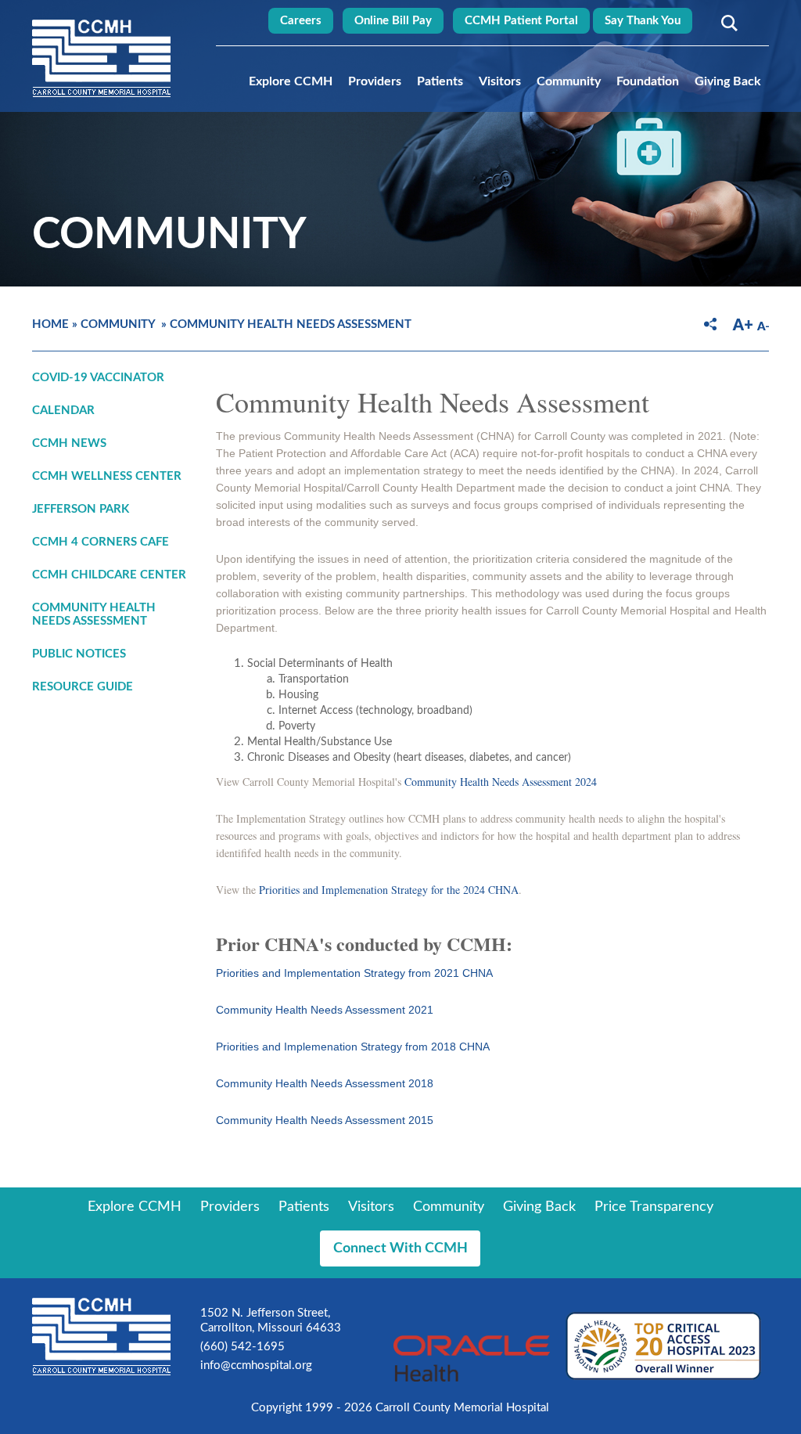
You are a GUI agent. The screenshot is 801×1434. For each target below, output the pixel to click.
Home (50, 324)
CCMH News (69, 443)
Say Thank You (643, 21)
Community (569, 81)
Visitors (500, 81)
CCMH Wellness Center (106, 476)
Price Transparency (653, 1207)
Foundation (647, 81)
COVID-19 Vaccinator (98, 378)
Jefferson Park (80, 509)
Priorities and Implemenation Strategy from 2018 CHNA (353, 1046)
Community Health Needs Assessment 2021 (324, 1009)
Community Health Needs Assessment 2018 (324, 1083)
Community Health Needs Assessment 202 (497, 781)
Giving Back (728, 81)
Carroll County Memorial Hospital (101, 58)
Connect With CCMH (400, 1248)
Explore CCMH (290, 81)
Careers (300, 21)
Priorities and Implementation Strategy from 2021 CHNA (354, 973)
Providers (374, 81)
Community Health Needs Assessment (290, 324)
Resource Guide (82, 687)
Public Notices (79, 654)
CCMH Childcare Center (109, 575)
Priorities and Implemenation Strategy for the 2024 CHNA (389, 889)
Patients (440, 81)
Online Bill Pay (393, 21)
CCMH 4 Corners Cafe (100, 542)
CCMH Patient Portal (521, 21)
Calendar (63, 410)
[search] (727, 23)
